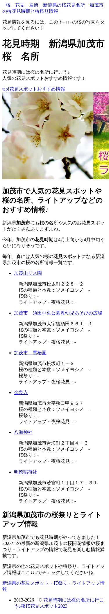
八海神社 (23, 432)
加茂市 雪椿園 (30, 352)
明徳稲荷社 (25, 471)
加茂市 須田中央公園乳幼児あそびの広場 (58, 312)
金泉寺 (21, 392)
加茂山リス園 (28, 273)
